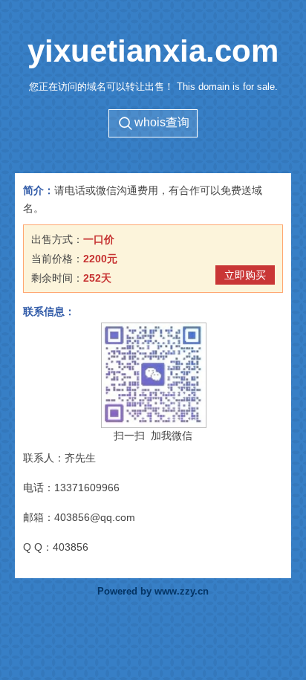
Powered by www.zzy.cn (153, 591)
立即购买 (245, 275)
